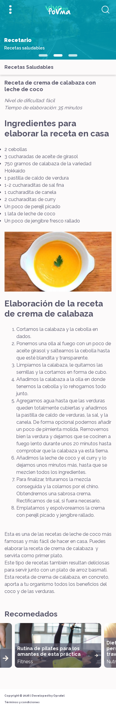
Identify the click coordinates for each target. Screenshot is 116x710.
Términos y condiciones (22, 702)
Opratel (59, 695)
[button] (43, 55)
